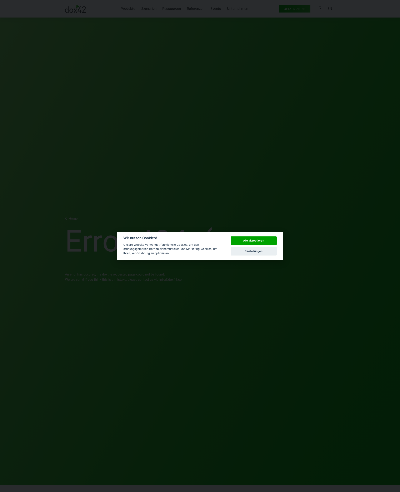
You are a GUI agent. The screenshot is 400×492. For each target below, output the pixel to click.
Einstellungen (253, 251)
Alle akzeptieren (253, 240)
